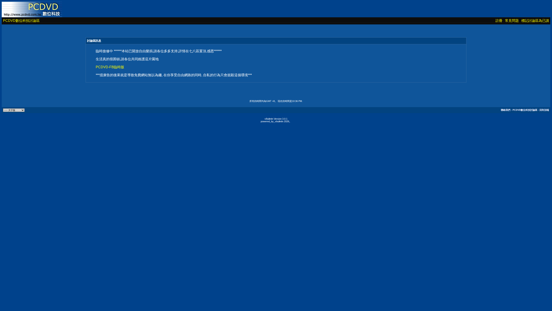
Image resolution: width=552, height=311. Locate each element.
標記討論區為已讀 (535, 20)
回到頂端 (544, 110)
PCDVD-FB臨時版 (110, 67)
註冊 (499, 20)
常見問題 (512, 20)
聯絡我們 (505, 110)
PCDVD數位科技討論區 (21, 20)
